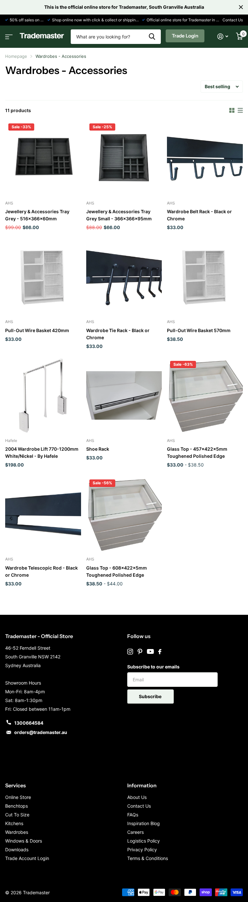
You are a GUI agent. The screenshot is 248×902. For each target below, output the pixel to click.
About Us (137, 797)
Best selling (217, 86)
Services (15, 785)
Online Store (18, 797)
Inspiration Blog (143, 823)
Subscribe (150, 696)
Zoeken (152, 36)
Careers (135, 832)
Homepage (16, 56)
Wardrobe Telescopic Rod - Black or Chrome (41, 571)
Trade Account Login (27, 858)
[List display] (240, 110)
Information (142, 785)
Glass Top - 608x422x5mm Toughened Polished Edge (116, 571)
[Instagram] (130, 652)
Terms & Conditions (147, 858)
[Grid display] (231, 110)
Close (241, 7)
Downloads (16, 849)
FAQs (132, 814)
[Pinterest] (140, 652)
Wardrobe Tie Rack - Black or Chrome (118, 334)
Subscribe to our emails (153, 666)
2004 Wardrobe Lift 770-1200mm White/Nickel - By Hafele (41, 452)
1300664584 (28, 723)
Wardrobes (16, 832)
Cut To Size (17, 814)
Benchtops (16, 806)
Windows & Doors (23, 841)
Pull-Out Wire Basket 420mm (37, 330)
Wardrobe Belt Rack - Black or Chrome (199, 215)
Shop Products (8, 35)
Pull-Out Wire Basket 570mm (199, 330)
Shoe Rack (97, 449)
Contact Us (232, 19)
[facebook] (159, 652)
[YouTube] (150, 652)
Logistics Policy (143, 841)
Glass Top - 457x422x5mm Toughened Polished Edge (197, 452)
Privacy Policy (142, 849)
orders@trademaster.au (40, 732)
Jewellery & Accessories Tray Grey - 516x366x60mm (37, 215)
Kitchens (14, 823)
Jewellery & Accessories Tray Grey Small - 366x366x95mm (119, 215)
